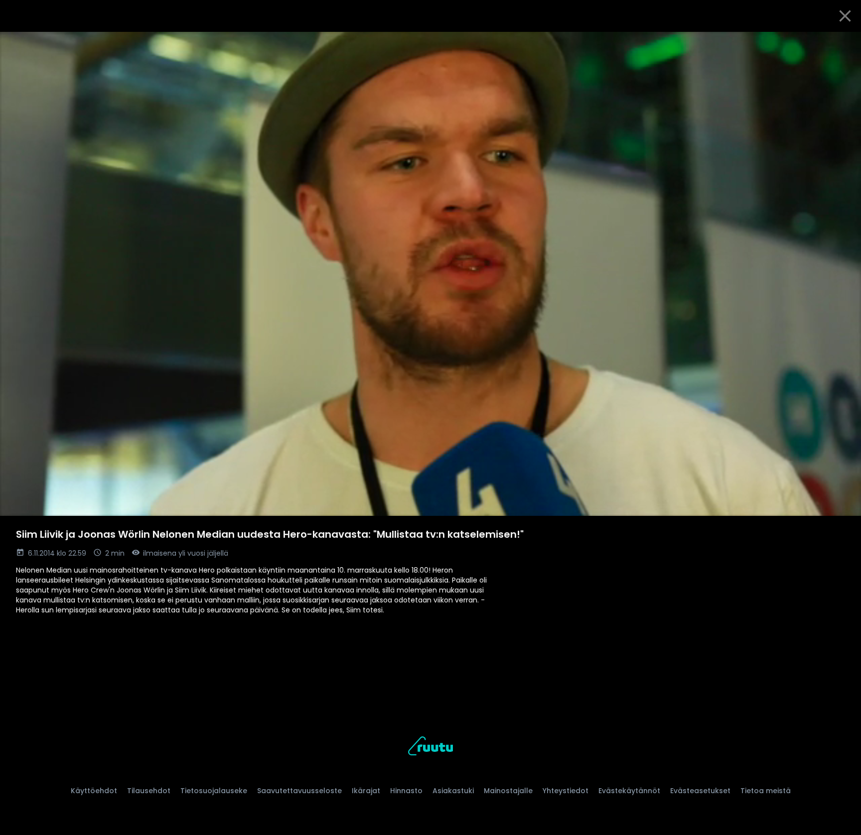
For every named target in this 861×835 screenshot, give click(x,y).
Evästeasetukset (700, 791)
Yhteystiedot (565, 791)
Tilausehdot (148, 791)
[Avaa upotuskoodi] (842, 43)
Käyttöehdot (94, 791)
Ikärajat (366, 791)
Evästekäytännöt (629, 791)
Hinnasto (406, 791)
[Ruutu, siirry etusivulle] (430, 747)
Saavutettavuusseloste (299, 791)
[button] (430, 274)
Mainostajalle (508, 791)
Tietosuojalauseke (213, 791)
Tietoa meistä (765, 791)
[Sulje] (845, 16)
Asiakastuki (453, 791)
